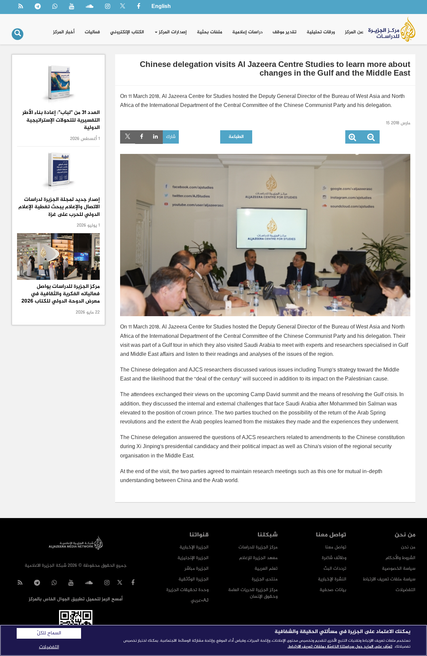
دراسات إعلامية (247, 32)
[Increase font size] (352, 138)
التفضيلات (405, 590)
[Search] (17, 34)
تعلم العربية (266, 568)
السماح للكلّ (49, 633)
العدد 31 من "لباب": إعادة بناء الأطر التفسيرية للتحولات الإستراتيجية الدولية (61, 120)
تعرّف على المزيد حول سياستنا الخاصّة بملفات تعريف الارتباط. (340, 646)
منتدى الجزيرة (265, 579)
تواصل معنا (335, 547)
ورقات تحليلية (321, 32)
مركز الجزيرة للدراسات (258, 547)
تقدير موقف (285, 32)
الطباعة (236, 137)
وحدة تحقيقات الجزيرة (187, 590)
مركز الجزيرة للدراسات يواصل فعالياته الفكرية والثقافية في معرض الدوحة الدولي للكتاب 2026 (60, 294)
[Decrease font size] (371, 138)
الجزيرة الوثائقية (193, 579)
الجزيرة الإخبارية (193, 547)
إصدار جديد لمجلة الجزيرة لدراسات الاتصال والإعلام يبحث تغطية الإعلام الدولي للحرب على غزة (59, 207)
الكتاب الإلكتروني (127, 32)
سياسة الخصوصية (398, 568)
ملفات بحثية (209, 32)
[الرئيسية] (391, 29)
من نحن (408, 547)
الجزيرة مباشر (196, 568)
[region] (213, 640)
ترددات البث (335, 568)
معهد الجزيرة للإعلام (258, 558)
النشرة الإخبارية (332, 579)
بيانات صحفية (333, 590)
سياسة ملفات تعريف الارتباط (389, 579)
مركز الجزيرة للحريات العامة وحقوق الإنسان (253, 593)
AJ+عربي (199, 600)
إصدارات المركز (172, 32)
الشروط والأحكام (400, 558)
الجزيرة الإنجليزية (192, 558)
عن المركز (354, 32)
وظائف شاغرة (334, 558)
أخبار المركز (64, 32)
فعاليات (92, 32)
